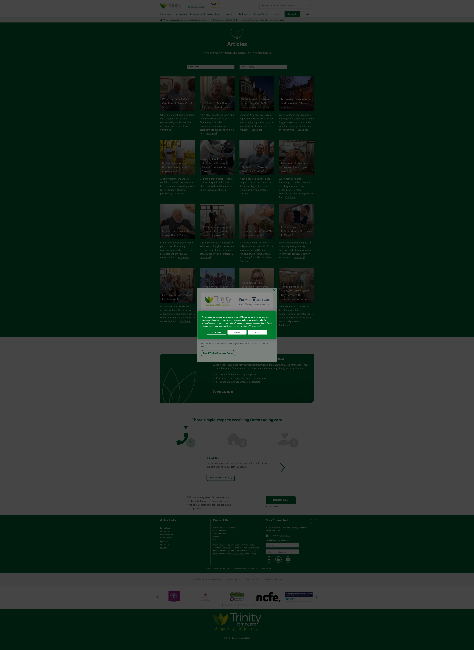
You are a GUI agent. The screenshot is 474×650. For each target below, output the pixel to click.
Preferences (216, 332)
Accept (257, 332)
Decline (237, 332)
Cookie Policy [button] (266, 323)
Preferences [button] (255, 326)
